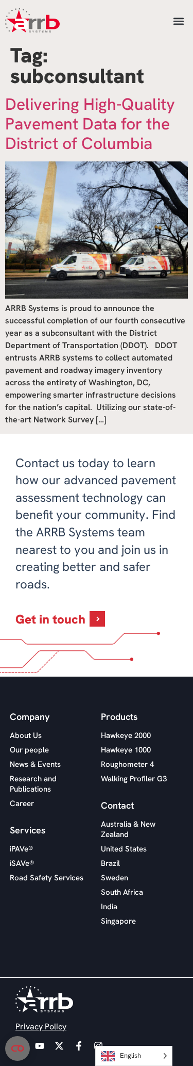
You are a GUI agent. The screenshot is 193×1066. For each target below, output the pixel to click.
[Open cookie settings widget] (17, 1048)
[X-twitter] (59, 1046)
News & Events (35, 764)
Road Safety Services (46, 878)
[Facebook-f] (78, 1046)
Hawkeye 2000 (126, 735)
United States (124, 849)
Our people (29, 750)
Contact (117, 805)
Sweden (114, 878)
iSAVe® (22, 863)
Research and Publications (33, 784)
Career (22, 803)
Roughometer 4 (127, 764)
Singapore (118, 921)
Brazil (110, 863)
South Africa (122, 892)
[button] (178, 20)
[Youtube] (39, 1046)
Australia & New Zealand (128, 829)
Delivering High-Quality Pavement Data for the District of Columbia (90, 123)
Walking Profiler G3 (134, 779)
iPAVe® (21, 849)
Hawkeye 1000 (126, 750)
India (109, 906)
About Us (26, 735)
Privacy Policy (40, 1026)
